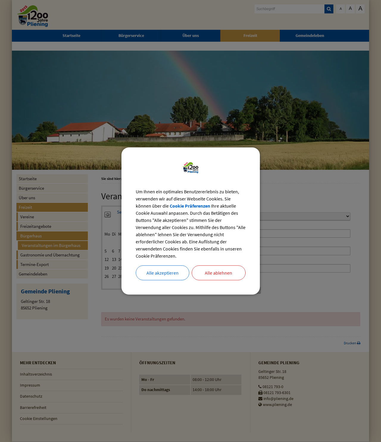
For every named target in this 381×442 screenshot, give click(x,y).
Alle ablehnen (218, 273)
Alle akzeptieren (162, 273)
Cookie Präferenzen (190, 206)
